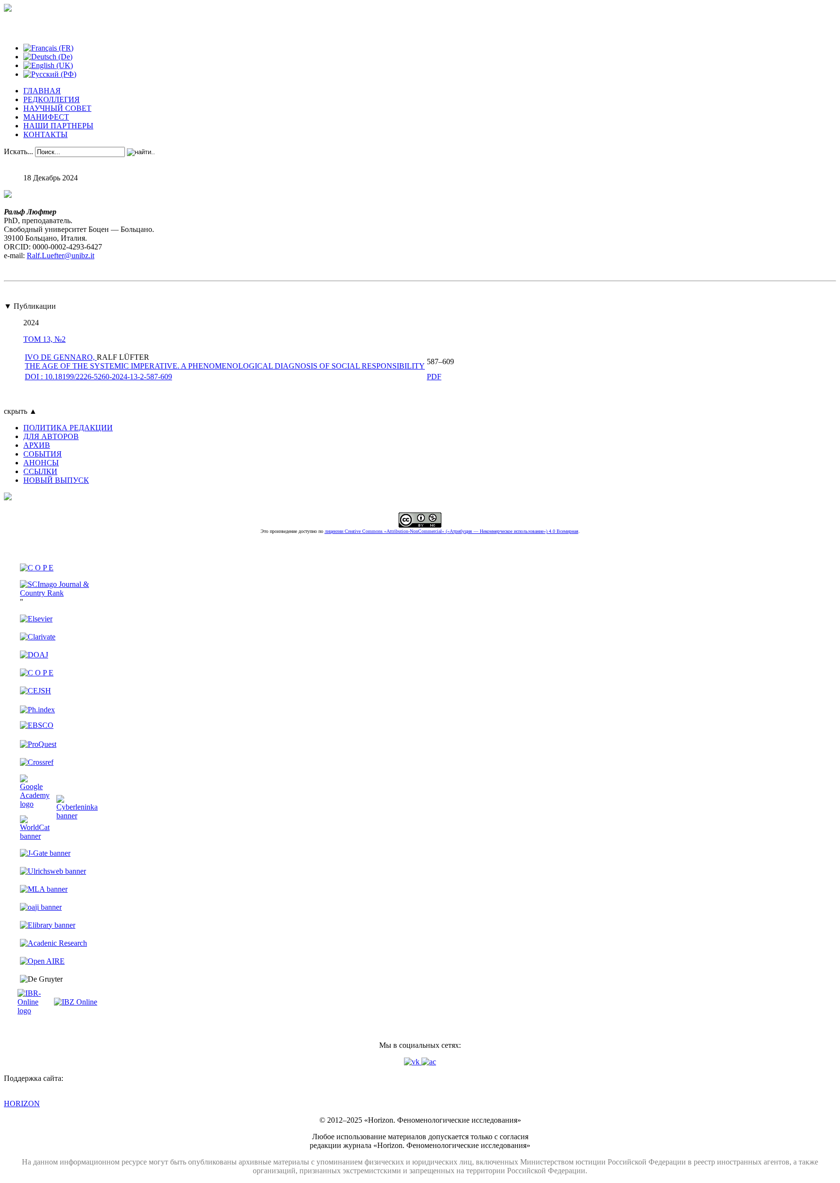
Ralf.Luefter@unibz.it (60, 255)
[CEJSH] (35, 691)
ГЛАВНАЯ (42, 91)
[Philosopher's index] (37, 710)
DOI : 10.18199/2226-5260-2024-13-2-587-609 (98, 376)
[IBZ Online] (75, 1002)
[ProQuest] (38, 744)
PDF (434, 376)
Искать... (18, 151)
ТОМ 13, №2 (44, 339)
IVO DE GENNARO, (61, 357)
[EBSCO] (36, 725)
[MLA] (44, 889)
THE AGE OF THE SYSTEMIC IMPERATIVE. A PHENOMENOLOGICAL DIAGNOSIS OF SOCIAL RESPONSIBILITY (225, 366)
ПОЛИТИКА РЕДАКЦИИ (68, 428)
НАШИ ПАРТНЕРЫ (58, 126)
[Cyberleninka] (77, 816)
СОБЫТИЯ (42, 454)
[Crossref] (36, 762)
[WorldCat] (35, 836)
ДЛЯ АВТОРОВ (51, 436)
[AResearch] (53, 943)
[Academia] (428, 1062)
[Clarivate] (37, 637)
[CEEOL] (36, 673)
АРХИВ (36, 445)
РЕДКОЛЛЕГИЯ (51, 99)
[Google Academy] (35, 804)
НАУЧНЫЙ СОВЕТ (57, 108)
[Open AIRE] (42, 961)
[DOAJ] (34, 655)
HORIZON (22, 1103)
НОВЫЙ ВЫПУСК (56, 480)
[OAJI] (41, 907)
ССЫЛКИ (40, 471)
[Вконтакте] (412, 1062)
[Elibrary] (47, 925)
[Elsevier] (36, 619)
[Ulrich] (53, 871)
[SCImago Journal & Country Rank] (59, 593)
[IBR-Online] (35, 1010)
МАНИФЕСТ (46, 117)
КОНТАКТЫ (45, 134)
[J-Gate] (45, 853)
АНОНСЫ (41, 463)
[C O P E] (36, 568)
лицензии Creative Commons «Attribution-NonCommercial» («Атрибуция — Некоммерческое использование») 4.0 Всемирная (451, 531)
